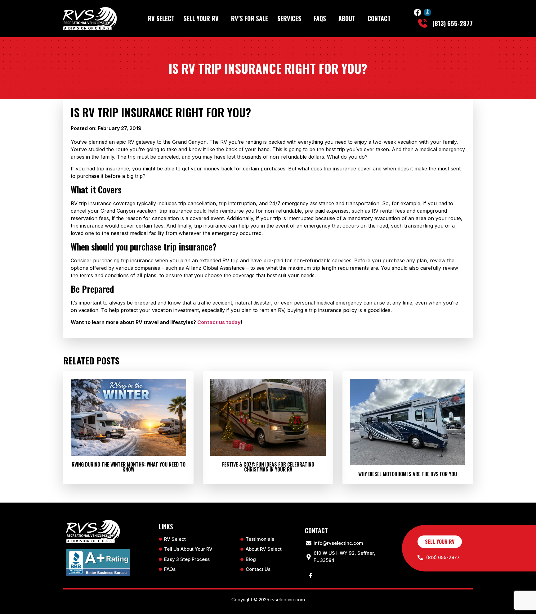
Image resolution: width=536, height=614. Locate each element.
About (346, 18)
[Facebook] (417, 12)
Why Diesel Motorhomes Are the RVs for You (407, 474)
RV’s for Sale (249, 18)
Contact (379, 18)
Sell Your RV (201, 18)
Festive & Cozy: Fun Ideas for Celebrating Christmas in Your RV (268, 467)
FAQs (320, 18)
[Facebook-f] (310, 575)
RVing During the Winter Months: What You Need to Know (128, 467)
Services (289, 18)
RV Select (161, 18)
